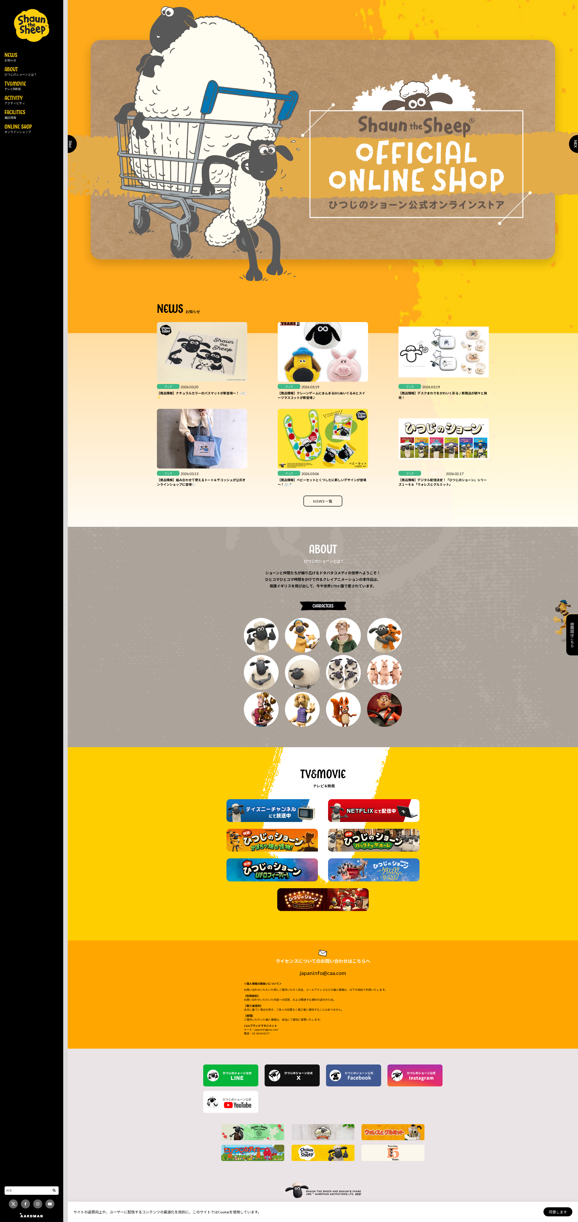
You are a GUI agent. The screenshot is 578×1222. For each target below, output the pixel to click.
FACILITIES (15, 114)
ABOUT (21, 71)
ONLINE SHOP (18, 129)
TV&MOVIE (15, 86)
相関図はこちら (572, 634)
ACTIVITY (15, 100)
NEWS (11, 57)
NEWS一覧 (323, 501)
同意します (558, 1212)
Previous (68, 144)
